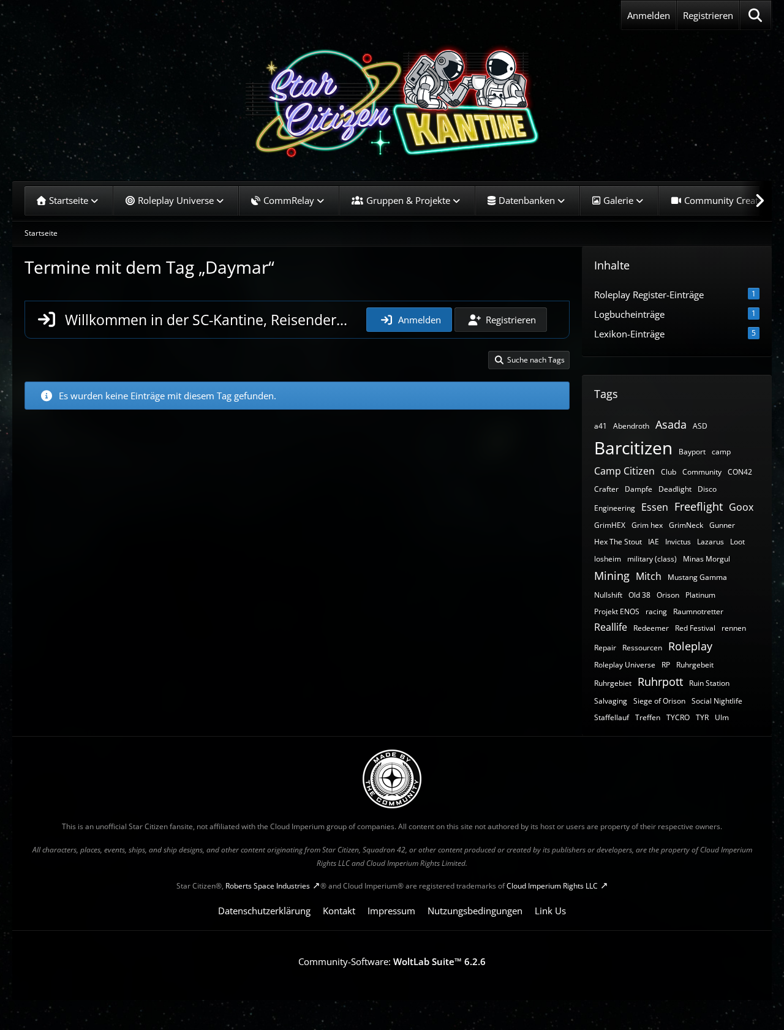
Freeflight (698, 506)
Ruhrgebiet (612, 683)
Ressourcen (642, 647)
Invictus (678, 541)
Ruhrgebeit (695, 665)
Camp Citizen (624, 471)
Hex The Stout (618, 541)
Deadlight (675, 489)
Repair (605, 647)
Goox (741, 507)
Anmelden (648, 15)
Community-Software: (392, 961)
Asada (671, 424)
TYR (702, 717)
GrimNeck (686, 525)
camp (721, 451)
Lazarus (710, 541)
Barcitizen (633, 447)
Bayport (692, 451)
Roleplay (690, 646)
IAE (653, 541)
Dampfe (638, 489)
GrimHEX (609, 525)
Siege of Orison (659, 701)
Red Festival (695, 628)
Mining (612, 575)
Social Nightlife (717, 701)
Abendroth (631, 426)
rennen (734, 628)
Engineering (614, 508)
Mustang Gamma (697, 577)
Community (702, 472)
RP (666, 665)
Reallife (610, 627)
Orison (668, 595)
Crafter (606, 489)
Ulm (722, 717)
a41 (600, 426)
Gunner (722, 525)
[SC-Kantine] (392, 101)
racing (656, 611)
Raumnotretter (698, 611)
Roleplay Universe (624, 665)
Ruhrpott (660, 681)
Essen (654, 507)
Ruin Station (709, 683)
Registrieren (708, 15)
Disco (707, 489)
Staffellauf (611, 717)
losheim (607, 559)
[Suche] (755, 15)
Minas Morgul (706, 559)
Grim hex (647, 525)
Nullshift (608, 595)
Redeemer (651, 628)
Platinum (700, 595)
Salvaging (610, 701)
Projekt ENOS (616, 611)
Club (668, 472)
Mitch (649, 576)
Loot (737, 541)
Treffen (647, 717)
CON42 (740, 472)
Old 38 (639, 595)
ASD (700, 426)
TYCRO (678, 717)
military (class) (652, 559)
